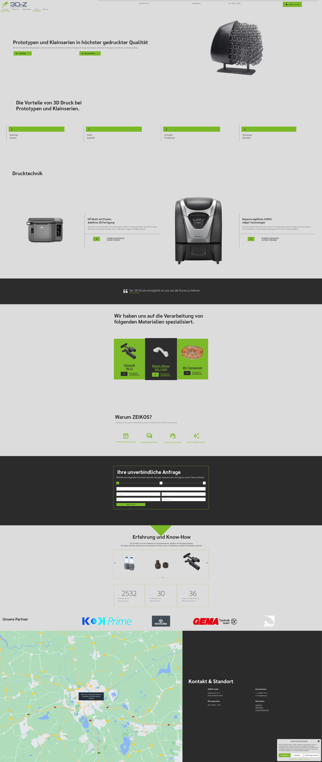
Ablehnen (297, 755)
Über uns (45, 9)
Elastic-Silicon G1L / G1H (161, 367)
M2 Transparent (192, 367)
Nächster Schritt (130, 504)
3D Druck (14, 9)
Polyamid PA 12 (129, 366)
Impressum (306, 759)
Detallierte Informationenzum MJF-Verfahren (115, 239)
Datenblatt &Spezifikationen (134, 374)
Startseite (5, 9)
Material (37, 9)
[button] (318, 741)
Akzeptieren (284, 755)
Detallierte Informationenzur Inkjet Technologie (270, 239)
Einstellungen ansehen (312, 755)
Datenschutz (300, 759)
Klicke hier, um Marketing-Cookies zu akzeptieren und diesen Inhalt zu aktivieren (91, 696)
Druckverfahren (26, 9)
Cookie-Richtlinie (293, 759)
